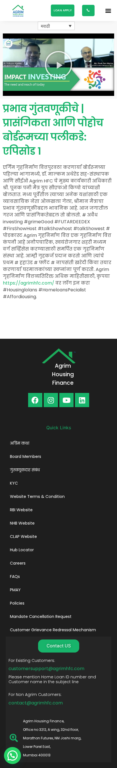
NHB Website (22, 523)
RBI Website (21, 510)
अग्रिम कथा (19, 443)
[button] (62, 10)
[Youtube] (66, 400)
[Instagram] (51, 400)
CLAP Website (23, 536)
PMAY (15, 590)
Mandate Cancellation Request (41, 616)
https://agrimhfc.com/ (28, 283)
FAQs (15, 576)
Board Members (25, 456)
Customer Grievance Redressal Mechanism (53, 630)
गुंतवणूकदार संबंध (25, 470)
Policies (17, 603)
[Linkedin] (82, 400)
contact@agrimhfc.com (36, 703)
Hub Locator (22, 550)
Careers (18, 563)
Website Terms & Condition (37, 496)
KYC (14, 483)
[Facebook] (35, 400)
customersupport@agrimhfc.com (46, 668)
